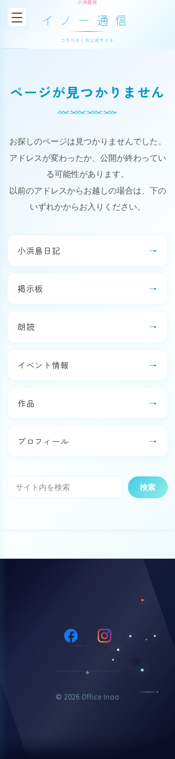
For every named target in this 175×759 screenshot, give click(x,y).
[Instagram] (104, 635)
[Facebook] (71, 635)
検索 (148, 487)
